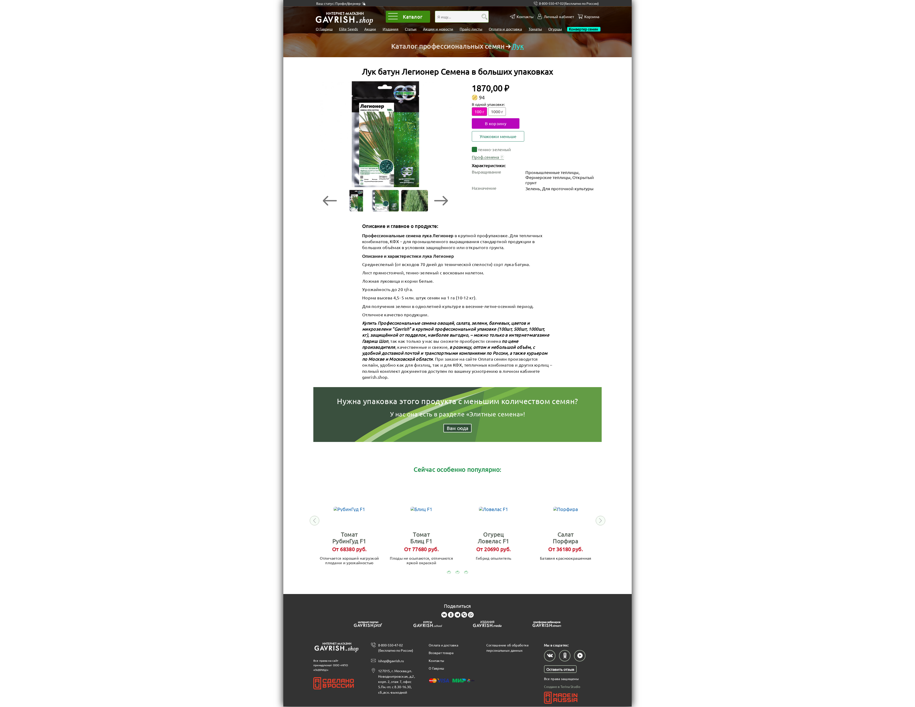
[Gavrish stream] (547, 625)
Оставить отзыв (560, 669)
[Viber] (464, 615)
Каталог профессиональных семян (448, 46)
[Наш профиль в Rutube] (579, 655)
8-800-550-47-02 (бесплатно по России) (395, 647)
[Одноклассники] (451, 615)
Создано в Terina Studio (562, 686)
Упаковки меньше (498, 136)
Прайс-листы (471, 29)
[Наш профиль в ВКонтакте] (549, 655)
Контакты (525, 17)
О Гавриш (324, 29)
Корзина (591, 17)
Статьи (411, 29)
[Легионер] (385, 134)
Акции (370, 29)
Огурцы (555, 29)
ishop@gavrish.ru (391, 661)
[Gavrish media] (487, 625)
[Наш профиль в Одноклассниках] (564, 655)
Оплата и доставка (505, 29)
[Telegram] (457, 615)
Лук (518, 46)
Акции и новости (438, 29)
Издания (390, 29)
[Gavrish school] (428, 625)
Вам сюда (457, 428)
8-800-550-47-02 (569, 3)
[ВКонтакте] (444, 615)
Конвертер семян (583, 29)
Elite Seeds (348, 29)
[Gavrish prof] (368, 625)
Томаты (535, 29)
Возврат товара (441, 653)
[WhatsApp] (471, 615)
